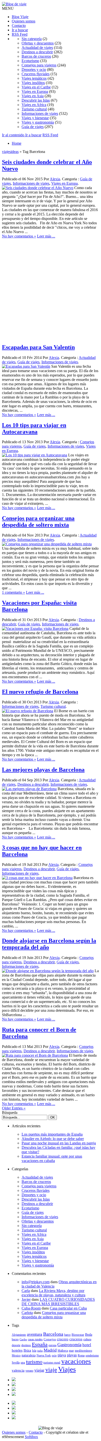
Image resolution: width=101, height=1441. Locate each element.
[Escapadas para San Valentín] (26, 366)
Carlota (27, 1313)
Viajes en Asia (33, 96)
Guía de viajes (33, 127)
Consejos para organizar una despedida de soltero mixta (38, 521)
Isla (34, 1350)
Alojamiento (19, 1334)
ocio (54, 1355)
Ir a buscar (20, 30)
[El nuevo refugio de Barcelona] (27, 711)
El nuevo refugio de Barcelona (40, 691)
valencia (18, 1370)
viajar (39, 1370)
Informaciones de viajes (40, 113)
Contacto (19, 25)
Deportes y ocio (34, 69)
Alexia (55, 179)
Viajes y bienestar (35, 118)
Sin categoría (32, 39)
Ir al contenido (13, 135)
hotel (86, 1345)
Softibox (31, 1437)
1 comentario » (13, 592)
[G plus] (14, 1394)
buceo (15, 1339)
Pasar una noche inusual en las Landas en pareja (59, 1143)
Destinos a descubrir (37, 52)
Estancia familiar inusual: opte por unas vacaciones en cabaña (52, 1158)
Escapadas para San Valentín (38, 347)
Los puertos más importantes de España (52, 1134)
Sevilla (16, 1362)
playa (62, 1355)
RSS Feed (19, 34)
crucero (62, 1339)
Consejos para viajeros (39, 65)
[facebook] (14, 1380)
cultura (87, 1339)
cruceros (75, 1339)
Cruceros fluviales (36, 74)
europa (52, 1345)
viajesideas (10, 152)
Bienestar (78, 1334)
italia (40, 1350)
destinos (26, 1345)
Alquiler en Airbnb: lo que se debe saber (53, 1139)
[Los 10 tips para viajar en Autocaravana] (34, 455)
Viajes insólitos (33, 83)
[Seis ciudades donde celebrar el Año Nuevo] (37, 188)
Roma (81, 1355)
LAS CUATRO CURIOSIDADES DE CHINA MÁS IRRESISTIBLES (58, 1301)
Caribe (23, 1339)
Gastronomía (69, 1344)
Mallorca (63, 1350)
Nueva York (44, 1355)
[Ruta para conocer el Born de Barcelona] (35, 1055)
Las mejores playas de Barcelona (43, 769)
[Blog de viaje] (14, 4)
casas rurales (35, 1339)
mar (71, 1350)
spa (23, 1362)
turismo (34, 1362)
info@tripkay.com (36, 1282)
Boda (88, 1334)
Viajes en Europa (35, 91)
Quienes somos (23, 21)
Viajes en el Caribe (36, 87)
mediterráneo (83, 1350)
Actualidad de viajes (37, 47)
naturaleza (29, 1355)
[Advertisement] (50, 288)
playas (72, 1355)
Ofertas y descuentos (38, 43)
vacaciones (76, 1361)
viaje (51, 1369)
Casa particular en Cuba (68, 1308)
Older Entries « (13, 1108)
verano (29, 1370)
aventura (34, 1334)
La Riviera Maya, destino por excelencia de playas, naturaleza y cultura (53, 1293)
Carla (26, 1291)
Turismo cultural (34, 109)
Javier (26, 1299)
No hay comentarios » (19, 236)
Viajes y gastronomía (38, 122)
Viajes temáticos (34, 78)
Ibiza (27, 1350)
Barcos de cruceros (36, 56)
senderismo (92, 1355)
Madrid (50, 1350)
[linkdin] (14, 1389)
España (40, 1344)
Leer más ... (46, 236)
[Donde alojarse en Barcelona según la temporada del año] (48, 971)
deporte (16, 1345)
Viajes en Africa (34, 105)
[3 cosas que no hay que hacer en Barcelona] (37, 878)
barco (67, 1334)
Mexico (16, 1355)
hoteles (17, 1350)
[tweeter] (14, 1385)
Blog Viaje (20, 17)
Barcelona (53, 1334)
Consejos (50, 1339)
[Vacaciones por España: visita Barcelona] (35, 628)
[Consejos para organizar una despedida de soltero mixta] (47, 544)
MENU (8, 8)
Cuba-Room (31, 1308)
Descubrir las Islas (36, 100)
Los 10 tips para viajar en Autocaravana (34, 428)
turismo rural (51, 1362)
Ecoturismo (30, 61)
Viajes (67, 1369)
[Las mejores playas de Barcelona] (29, 789)
